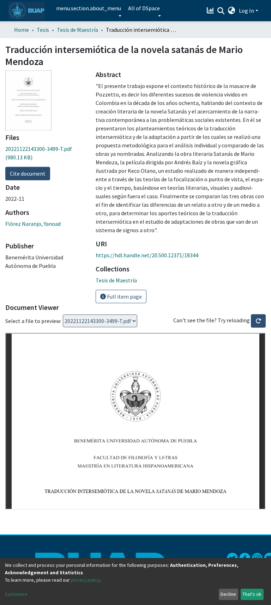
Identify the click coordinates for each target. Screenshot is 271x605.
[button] (231, 10)
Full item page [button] (124, 296)
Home (21, 29)
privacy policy (85, 580)
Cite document (28, 173)
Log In (246, 10)
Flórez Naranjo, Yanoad (33, 223)
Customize (16, 594)
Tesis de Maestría (77, 29)
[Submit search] (221, 11)
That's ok (251, 594)
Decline (228, 594)
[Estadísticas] (211, 10)
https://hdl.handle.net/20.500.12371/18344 (147, 255)
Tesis (43, 29)
